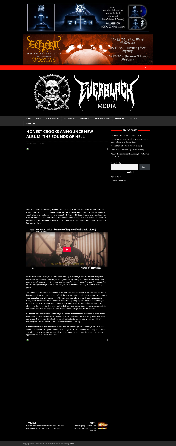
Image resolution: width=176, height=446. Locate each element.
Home (28, 118)
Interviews (85, 118)
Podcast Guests (102, 118)
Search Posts (116, 163)
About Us (119, 118)
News (38, 118)
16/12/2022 (33, 143)
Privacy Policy (116, 177)
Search (144, 167)
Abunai (71, 444)
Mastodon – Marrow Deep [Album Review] (127, 150)
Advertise (30, 123)
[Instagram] (150, 67)
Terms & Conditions (118, 181)
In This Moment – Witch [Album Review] (126, 146)
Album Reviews (52, 118)
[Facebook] (146, 67)
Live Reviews (69, 118)
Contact (133, 118)
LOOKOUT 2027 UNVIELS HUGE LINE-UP (127, 135)
